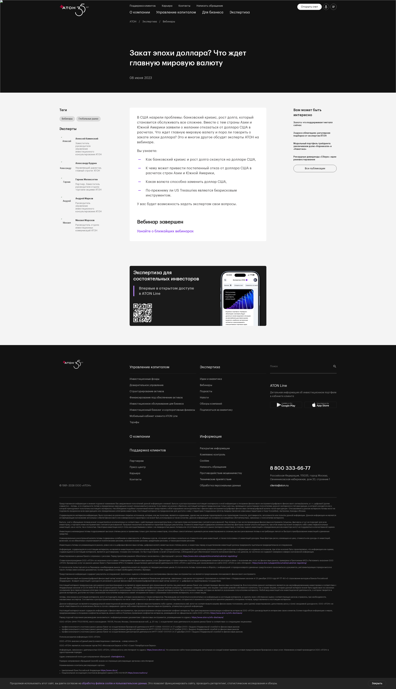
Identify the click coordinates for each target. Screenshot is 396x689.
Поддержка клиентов (143, 6)
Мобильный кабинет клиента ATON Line (154, 416)
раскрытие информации (77, 637)
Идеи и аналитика (211, 379)
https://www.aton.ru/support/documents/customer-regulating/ (210, 556)
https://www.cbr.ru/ (109, 670)
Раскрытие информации (215, 448)
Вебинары (67, 119)
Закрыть (377, 683)
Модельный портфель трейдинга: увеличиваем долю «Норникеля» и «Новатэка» (312, 146)
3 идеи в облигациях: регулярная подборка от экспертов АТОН (311, 134)
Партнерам (137, 461)
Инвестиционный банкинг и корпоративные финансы (162, 410)
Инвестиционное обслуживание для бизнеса (157, 404)
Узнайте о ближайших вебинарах (165, 231)
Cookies (204, 461)
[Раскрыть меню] (333, 7)
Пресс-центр (138, 467)
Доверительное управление (147, 385)
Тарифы (134, 422)
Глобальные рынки (88, 119)
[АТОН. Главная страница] (74, 10)
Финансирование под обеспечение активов (156, 397)
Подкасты (206, 391)
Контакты (184, 6)
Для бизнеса (212, 12)
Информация (211, 436)
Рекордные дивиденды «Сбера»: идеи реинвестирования (314, 158)
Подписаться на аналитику (216, 410)
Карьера (167, 6)
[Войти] (326, 7)
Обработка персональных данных (220, 485)
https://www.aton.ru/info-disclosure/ (226, 613)
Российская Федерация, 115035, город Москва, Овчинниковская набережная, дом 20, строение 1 (300, 477)
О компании (140, 12)
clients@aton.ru (279, 485)
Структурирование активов (147, 391)
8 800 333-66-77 (290, 468)
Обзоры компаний (211, 404)
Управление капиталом (176, 12)
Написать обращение (209, 6)
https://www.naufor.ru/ (138, 673)
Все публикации (315, 168)
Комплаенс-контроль (212, 454)
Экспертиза (240, 12)
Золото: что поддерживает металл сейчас (313, 124)
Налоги (204, 397)
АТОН (133, 21)
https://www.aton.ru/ (156, 650)
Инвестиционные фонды (144, 379)
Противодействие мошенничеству (221, 473)
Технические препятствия (215, 479)
